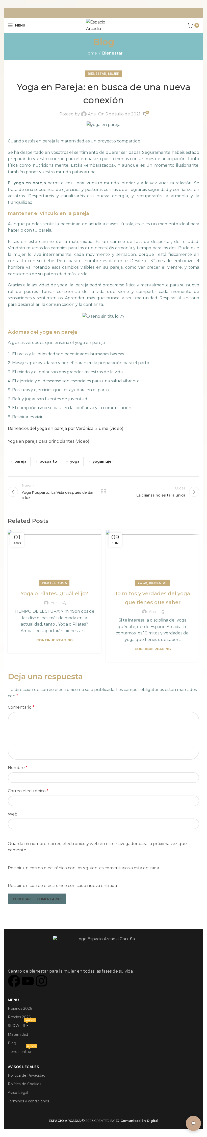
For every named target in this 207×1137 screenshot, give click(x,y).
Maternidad (18, 1034)
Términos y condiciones (28, 1101)
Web (12, 814)
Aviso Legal (18, 1092)
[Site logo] (103, 24)
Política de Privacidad (26, 1075)
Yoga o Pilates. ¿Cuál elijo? (54, 593)
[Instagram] (41, 981)
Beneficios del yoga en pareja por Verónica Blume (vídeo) (65, 428)
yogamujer (103, 461)
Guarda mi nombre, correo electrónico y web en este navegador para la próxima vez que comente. (97, 847)
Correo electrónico (28, 790)
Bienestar (112, 53)
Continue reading (54, 640)
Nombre (18, 767)
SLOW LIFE (21, 1024)
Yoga (62, 583)
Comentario (21, 707)
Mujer (113, 74)
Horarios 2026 (20, 1008)
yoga (75, 461)
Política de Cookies (24, 1084)
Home (91, 53)
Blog (12, 1043)
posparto (48, 461)
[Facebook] (14, 981)
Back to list (103, 492)
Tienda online (22, 1050)
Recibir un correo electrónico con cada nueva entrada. (63, 885)
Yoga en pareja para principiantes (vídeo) (48, 441)
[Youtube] (27, 981)
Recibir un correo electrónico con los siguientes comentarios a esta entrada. (84, 868)
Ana (92, 114)
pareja (20, 461)
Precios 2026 (19, 1017)
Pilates (49, 583)
